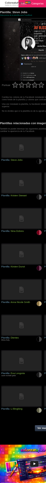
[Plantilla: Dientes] (21, 325)
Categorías (38, 3)
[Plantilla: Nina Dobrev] (21, 218)
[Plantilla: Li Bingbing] (21, 396)
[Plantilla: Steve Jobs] (21, 147)
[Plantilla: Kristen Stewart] (21, 183)
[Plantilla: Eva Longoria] (21, 360)
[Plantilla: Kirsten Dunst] (21, 254)
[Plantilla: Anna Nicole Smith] (21, 289)
